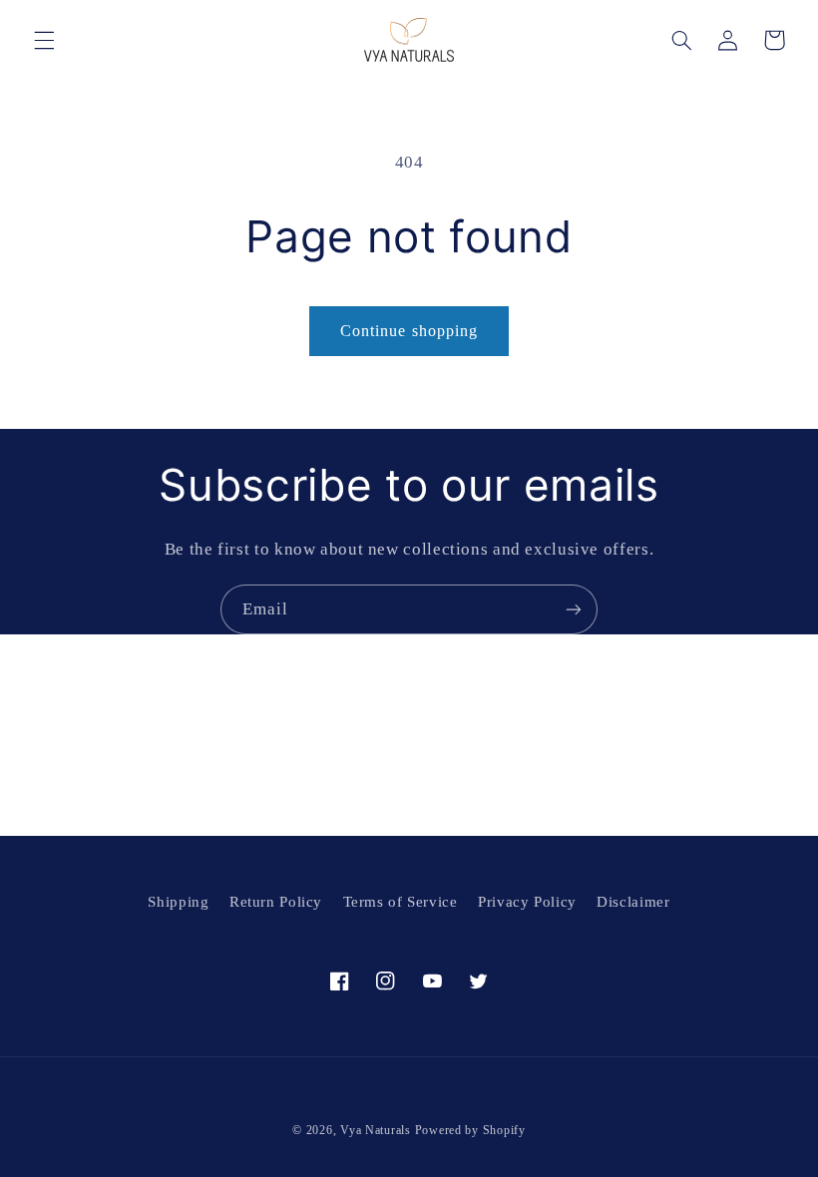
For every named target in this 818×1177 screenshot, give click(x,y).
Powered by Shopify (470, 1130)
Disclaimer (633, 902)
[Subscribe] (574, 609)
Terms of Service (400, 902)
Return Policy (275, 902)
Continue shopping (409, 330)
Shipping (178, 902)
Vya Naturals (375, 1130)
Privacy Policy (527, 902)
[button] (44, 40)
